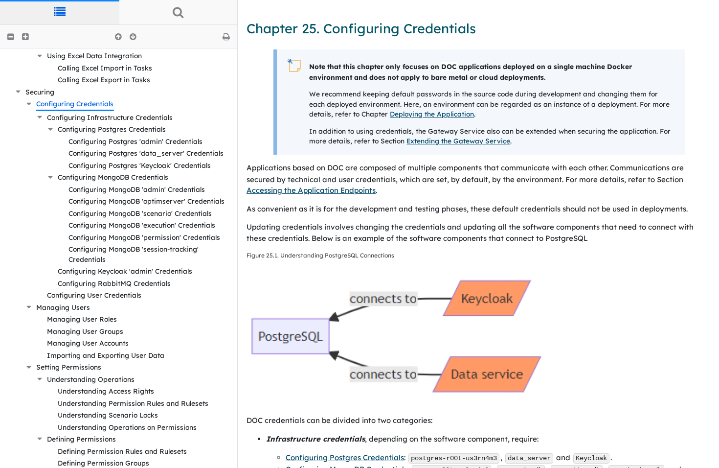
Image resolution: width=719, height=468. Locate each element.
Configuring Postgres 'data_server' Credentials (146, 153)
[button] (10, 37)
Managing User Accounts (88, 343)
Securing (39, 92)
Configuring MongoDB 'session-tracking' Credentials (133, 254)
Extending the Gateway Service (458, 141)
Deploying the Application (432, 114)
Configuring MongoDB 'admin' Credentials (136, 189)
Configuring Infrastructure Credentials (110, 117)
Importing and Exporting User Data (105, 355)
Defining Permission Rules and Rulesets (122, 451)
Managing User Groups (85, 331)
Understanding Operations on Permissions (127, 427)
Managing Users (63, 307)
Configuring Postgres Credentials (112, 129)
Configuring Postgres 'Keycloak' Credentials (139, 165)
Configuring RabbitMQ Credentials (114, 283)
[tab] (59, 12)
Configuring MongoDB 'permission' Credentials (144, 237)
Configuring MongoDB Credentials (113, 177)
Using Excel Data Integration (94, 55)
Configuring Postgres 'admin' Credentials (135, 141)
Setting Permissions (68, 367)
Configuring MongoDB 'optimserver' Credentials (146, 201)
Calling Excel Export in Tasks (104, 79)
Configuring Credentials (74, 103)
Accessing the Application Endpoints (311, 190)
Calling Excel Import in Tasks (105, 68)
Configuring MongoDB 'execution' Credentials (141, 225)
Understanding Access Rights (106, 391)
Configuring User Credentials (94, 295)
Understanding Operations (91, 379)
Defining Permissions (81, 439)
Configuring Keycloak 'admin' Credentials (125, 271)
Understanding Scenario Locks (108, 415)
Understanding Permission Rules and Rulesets (133, 403)
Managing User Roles (82, 319)
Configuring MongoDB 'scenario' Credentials (140, 213)
